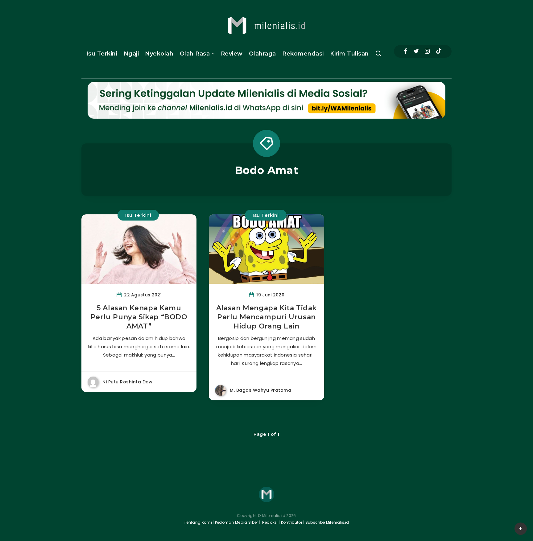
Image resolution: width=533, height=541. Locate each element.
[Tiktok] (439, 51)
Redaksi (269, 522)
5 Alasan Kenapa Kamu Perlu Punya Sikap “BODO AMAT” (139, 317)
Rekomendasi (303, 53)
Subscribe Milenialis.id (326, 522)
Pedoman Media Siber (236, 522)
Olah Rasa (195, 53)
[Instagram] (427, 51)
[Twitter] (416, 51)
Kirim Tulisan (349, 53)
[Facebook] (405, 51)
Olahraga (262, 53)
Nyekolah (159, 53)
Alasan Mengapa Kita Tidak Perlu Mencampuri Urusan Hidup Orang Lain (266, 317)
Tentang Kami (198, 522)
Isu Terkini (102, 53)
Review (232, 53)
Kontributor (292, 522)
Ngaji (131, 53)
